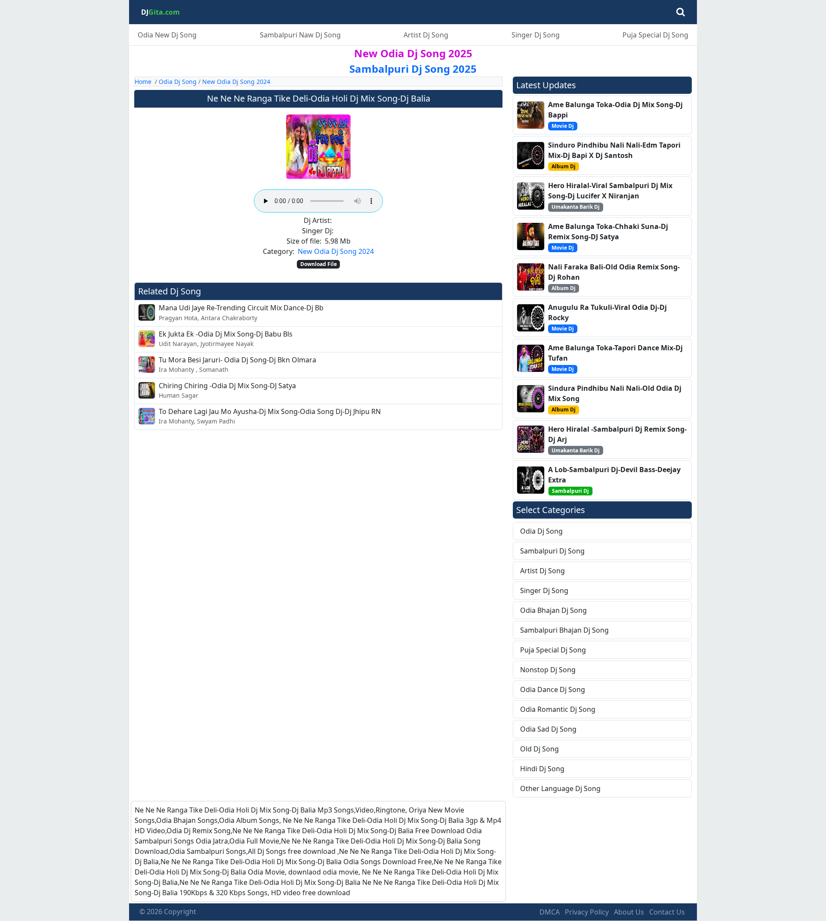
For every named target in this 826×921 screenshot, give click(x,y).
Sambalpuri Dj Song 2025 (413, 69)
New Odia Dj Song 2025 (413, 53)
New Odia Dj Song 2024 (236, 81)
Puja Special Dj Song (655, 35)
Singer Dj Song (536, 35)
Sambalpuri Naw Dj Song (300, 35)
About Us (629, 912)
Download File (318, 264)
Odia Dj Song (178, 81)
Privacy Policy (587, 912)
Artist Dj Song (426, 35)
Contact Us (667, 912)
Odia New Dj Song (167, 35)
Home (143, 81)
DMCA (549, 912)
